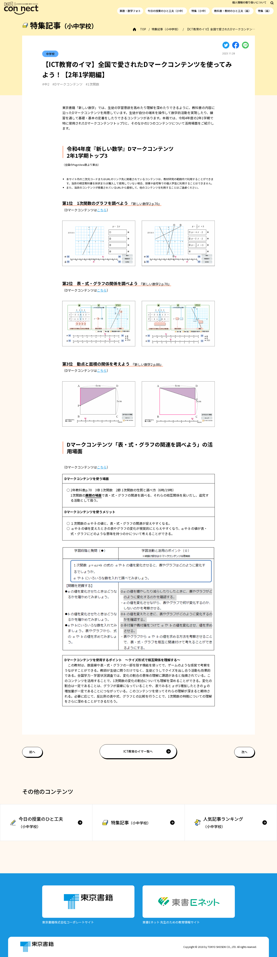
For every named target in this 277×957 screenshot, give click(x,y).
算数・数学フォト (130, 11)
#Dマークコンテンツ (67, 84)
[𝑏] (95, 523)
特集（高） (264, 11)
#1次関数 (92, 84)
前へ (32, 752)
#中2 (45, 84)
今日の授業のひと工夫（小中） (166, 11)
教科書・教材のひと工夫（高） (232, 11)
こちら (102, 209)
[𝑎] (89, 523)
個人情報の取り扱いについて (249, 2)
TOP (143, 29)
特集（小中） (199, 11)
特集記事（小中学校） (166, 29)
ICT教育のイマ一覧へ (138, 751)
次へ (244, 752)
